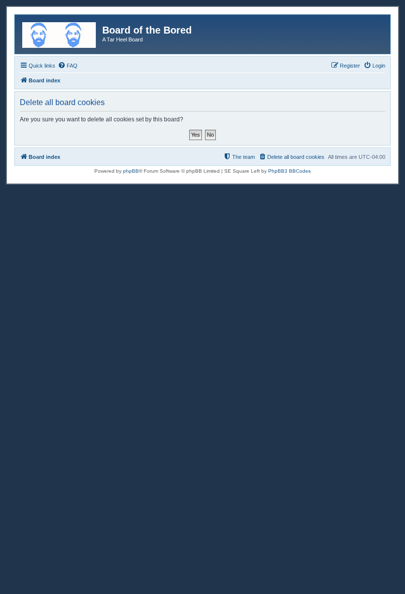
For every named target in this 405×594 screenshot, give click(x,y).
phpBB (131, 171)
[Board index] (59, 33)
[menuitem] (68, 66)
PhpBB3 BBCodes (289, 171)
